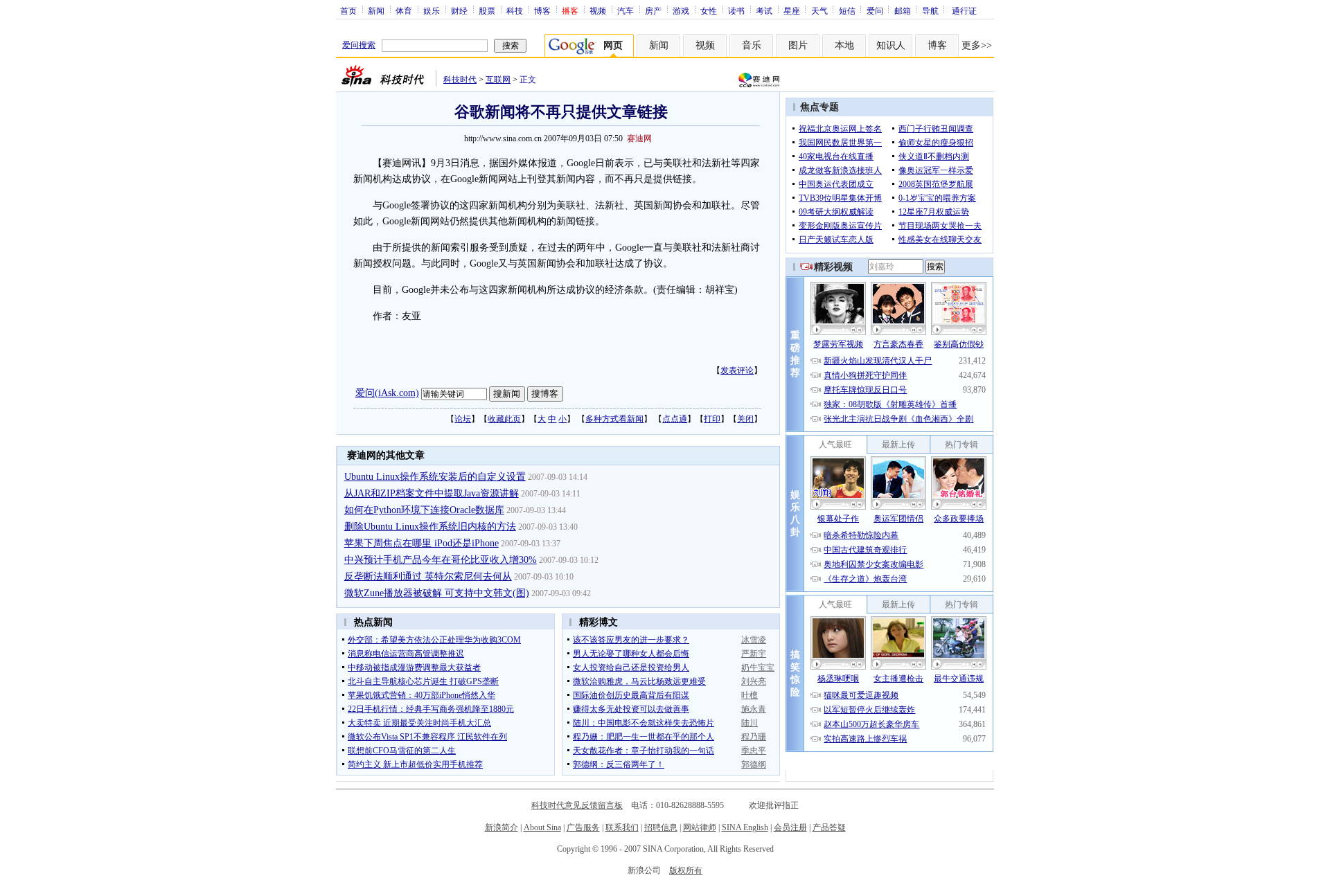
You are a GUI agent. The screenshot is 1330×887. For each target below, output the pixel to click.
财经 (459, 10)
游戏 (681, 10)
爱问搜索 (358, 45)
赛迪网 (639, 138)
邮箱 (902, 10)
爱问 (875, 10)
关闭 (745, 419)
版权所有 (685, 870)
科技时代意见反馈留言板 (577, 805)
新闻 (376, 10)
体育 (404, 10)
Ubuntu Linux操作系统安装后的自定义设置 (435, 477)
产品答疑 (829, 827)
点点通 (674, 419)
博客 (542, 10)
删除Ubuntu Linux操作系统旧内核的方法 (430, 526)
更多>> (976, 45)
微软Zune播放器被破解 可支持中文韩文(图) (436, 593)
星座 (791, 10)
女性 (708, 10)
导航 (930, 10)
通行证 (964, 10)
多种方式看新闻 (614, 419)
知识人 (890, 45)
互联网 (498, 79)
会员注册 (790, 827)
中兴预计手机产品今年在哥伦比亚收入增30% (440, 560)
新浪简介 (501, 827)
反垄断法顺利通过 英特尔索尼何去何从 (428, 576)
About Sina (542, 827)
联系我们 (622, 827)
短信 (847, 10)
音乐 (751, 45)
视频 (597, 10)
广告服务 (583, 827)
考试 (764, 10)
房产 (653, 10)
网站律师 (699, 827)
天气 (819, 10)
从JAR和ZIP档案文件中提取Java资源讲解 (431, 493)
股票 (487, 10)
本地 (844, 45)
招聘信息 (660, 827)
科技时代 (460, 79)
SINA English (745, 827)
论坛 (462, 419)
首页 (348, 10)
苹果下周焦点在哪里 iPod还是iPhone (421, 543)
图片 (798, 45)
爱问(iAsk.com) (387, 393)
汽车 (625, 10)
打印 (712, 419)
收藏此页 (504, 419)
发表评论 (737, 370)
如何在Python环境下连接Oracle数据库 (424, 510)
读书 (736, 10)
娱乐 (431, 10)
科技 (514, 10)
